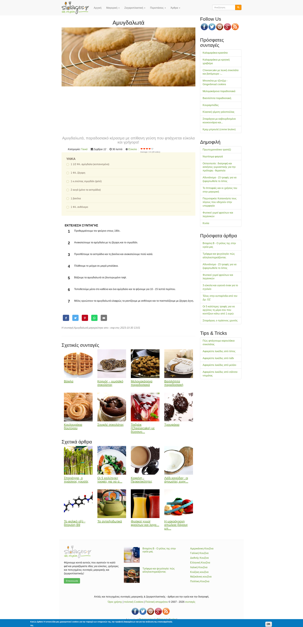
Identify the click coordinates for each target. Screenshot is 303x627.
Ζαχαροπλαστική (134, 7)
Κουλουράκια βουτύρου (73, 426)
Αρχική (97, 7)
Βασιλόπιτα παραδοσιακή (173, 383)
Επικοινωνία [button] (72, 581)
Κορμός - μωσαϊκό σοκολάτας (110, 383)
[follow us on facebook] (204, 26)
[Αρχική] (76, 7)
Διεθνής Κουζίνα (199, 558)
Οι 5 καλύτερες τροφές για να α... (109, 479)
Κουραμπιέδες (211, 105)
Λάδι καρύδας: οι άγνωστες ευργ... (176, 479)
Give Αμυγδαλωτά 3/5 (147, 149)
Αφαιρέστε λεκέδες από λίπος (219, 351)
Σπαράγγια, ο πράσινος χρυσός (76, 479)
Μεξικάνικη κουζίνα (200, 576)
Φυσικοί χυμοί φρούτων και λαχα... (145, 523)
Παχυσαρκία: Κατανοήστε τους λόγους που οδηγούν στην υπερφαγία (220, 202)
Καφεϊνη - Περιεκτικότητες (141, 479)
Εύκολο (132, 149)
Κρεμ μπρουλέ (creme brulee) (219, 129)
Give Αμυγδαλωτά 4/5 (149, 149)
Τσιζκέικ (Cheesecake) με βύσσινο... (143, 428)
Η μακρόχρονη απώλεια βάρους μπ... (176, 525)
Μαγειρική (112, 7)
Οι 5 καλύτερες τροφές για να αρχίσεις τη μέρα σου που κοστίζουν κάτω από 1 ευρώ (219, 310)
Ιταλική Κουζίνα (198, 567)
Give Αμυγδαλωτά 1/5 (141, 149)
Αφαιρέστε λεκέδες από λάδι (218, 358)
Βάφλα (68, 381)
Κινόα (206, 223)
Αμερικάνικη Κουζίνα (201, 548)
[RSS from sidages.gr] (235, 26)
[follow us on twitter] (212, 26)
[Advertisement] (128, 111)
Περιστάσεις (157, 7)
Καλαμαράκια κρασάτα (215, 52)
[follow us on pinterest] (219, 26)
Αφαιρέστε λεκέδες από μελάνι (219, 365)
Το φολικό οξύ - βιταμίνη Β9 (74, 523)
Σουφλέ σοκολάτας (110, 424)
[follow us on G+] (227, 26)
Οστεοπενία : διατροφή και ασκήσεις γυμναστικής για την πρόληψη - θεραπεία (219, 167)
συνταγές (190, 602)
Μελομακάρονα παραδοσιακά (141, 383)
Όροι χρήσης (115, 602)
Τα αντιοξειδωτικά (109, 521)
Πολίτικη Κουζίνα (199, 581)
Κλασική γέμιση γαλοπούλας (219, 112)
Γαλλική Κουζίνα (199, 553)
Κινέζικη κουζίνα (199, 572)
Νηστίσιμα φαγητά (213, 156)
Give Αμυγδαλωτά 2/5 (144, 149)
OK (268, 624)
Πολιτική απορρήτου (156, 602)
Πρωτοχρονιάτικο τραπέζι (217, 149)
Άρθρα (175, 7)
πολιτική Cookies (133, 602)
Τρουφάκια (171, 424)
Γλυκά (84, 149)
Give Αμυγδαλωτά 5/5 (152, 149)
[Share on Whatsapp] (94, 318)
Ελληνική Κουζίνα (200, 562)
